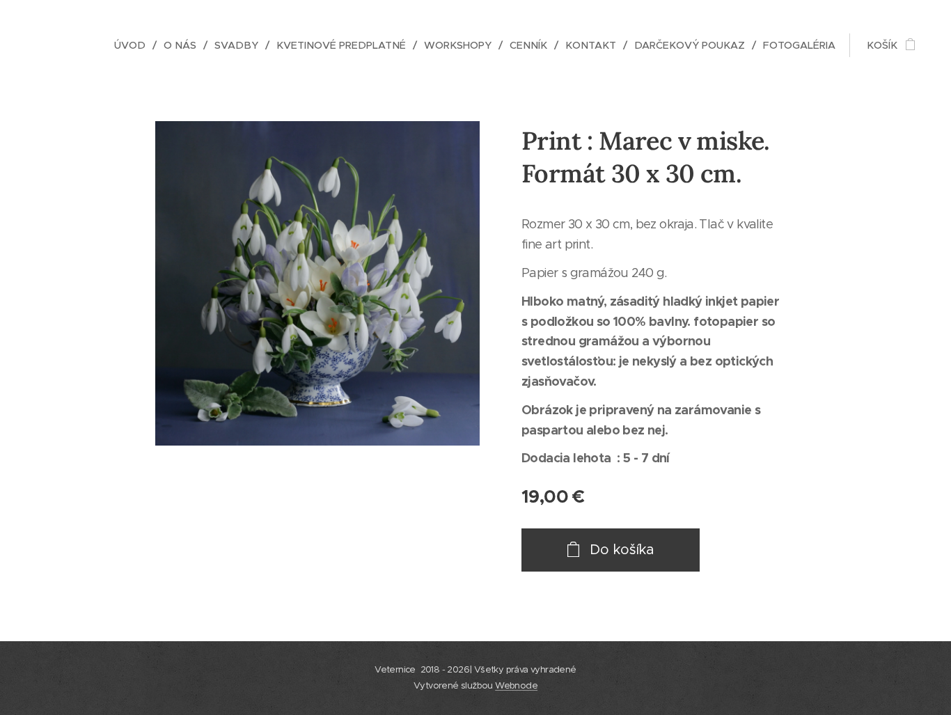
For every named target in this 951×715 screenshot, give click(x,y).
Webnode (516, 685)
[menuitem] (134, 45)
